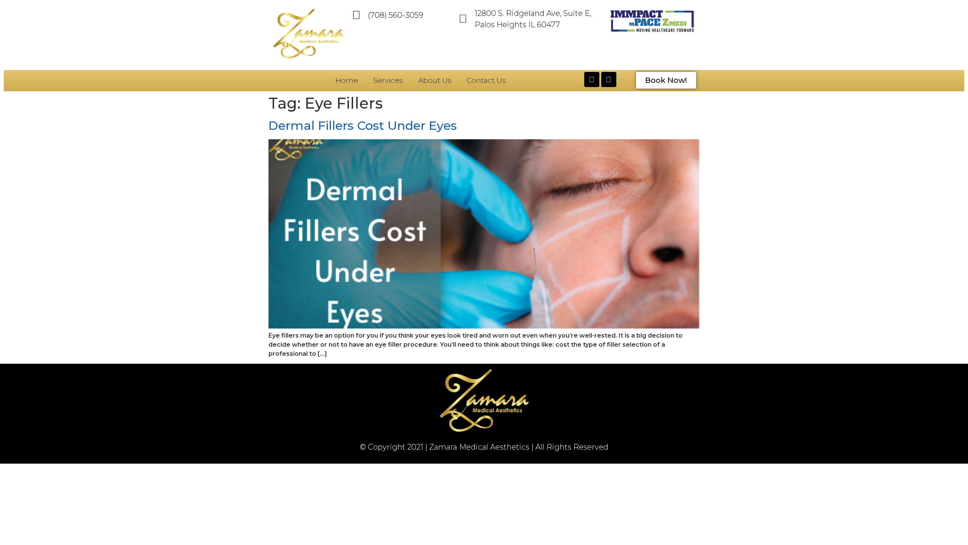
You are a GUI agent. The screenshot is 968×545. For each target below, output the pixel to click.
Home (346, 80)
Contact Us (486, 80)
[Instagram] (608, 79)
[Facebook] (591, 79)
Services (388, 80)
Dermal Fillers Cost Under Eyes (362, 125)
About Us (434, 80)
